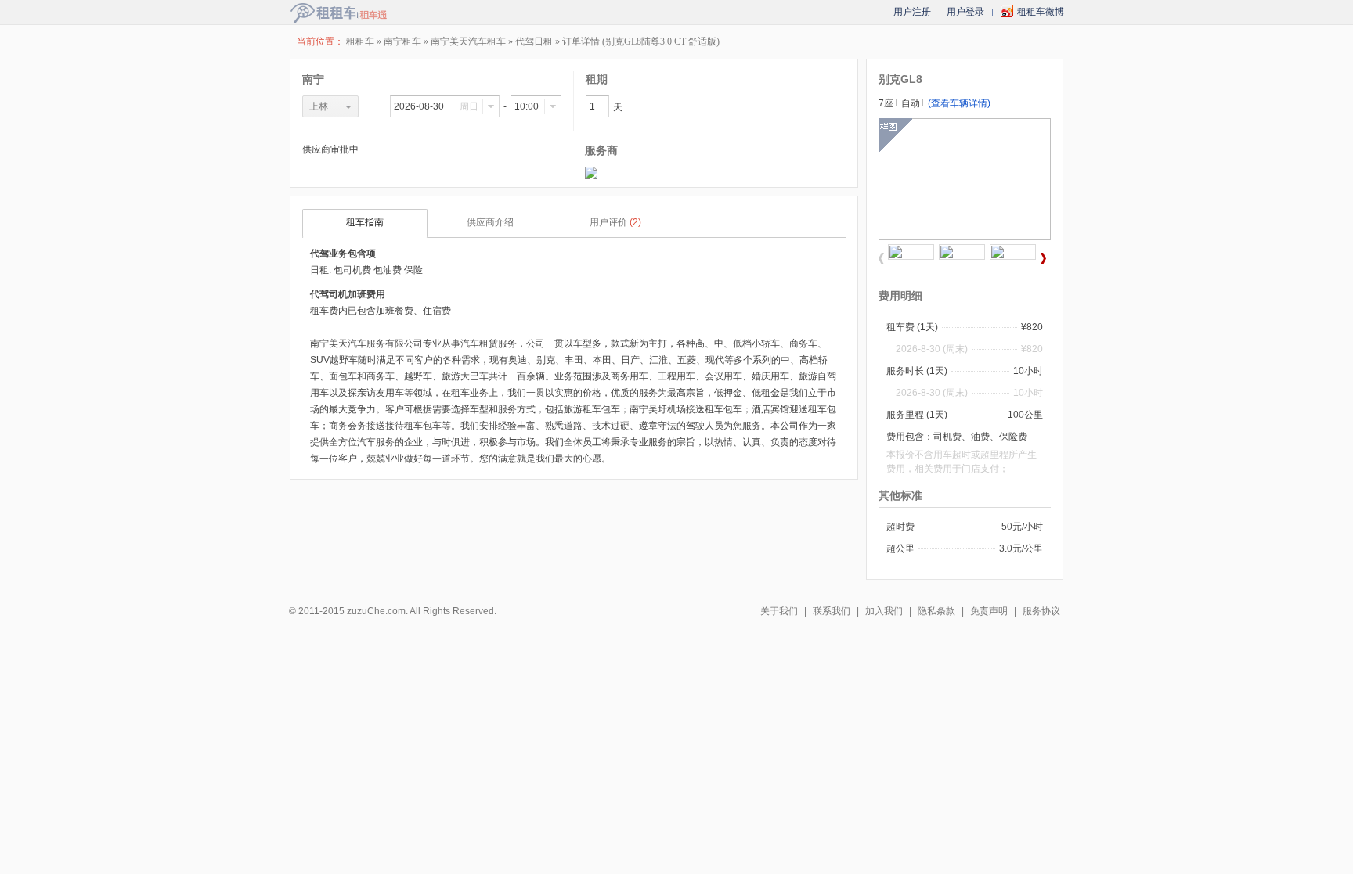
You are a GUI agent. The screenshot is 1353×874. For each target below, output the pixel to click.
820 (1034, 327)
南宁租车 (404, 41)
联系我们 (831, 611)
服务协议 (1041, 611)
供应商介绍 (490, 222)
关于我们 (779, 611)
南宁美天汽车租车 (468, 41)
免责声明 (989, 611)
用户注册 (912, 11)
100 (1016, 414)
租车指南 (365, 222)
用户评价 (615, 222)
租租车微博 (1040, 11)
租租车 (360, 41)
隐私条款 (936, 611)
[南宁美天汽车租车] (591, 176)
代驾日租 (534, 41)
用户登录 (965, 11)
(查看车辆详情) (959, 103)
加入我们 (884, 611)
